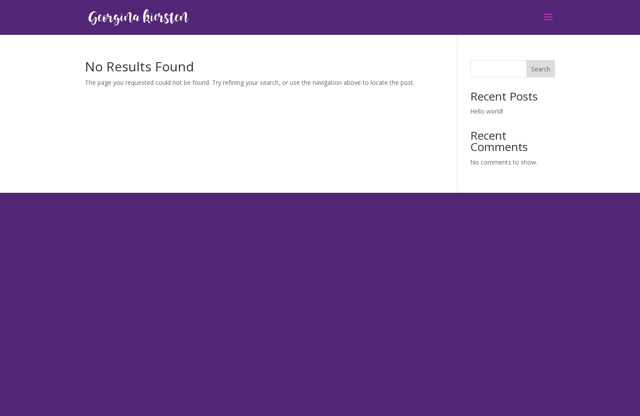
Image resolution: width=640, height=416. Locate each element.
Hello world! (486, 111)
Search (540, 69)
